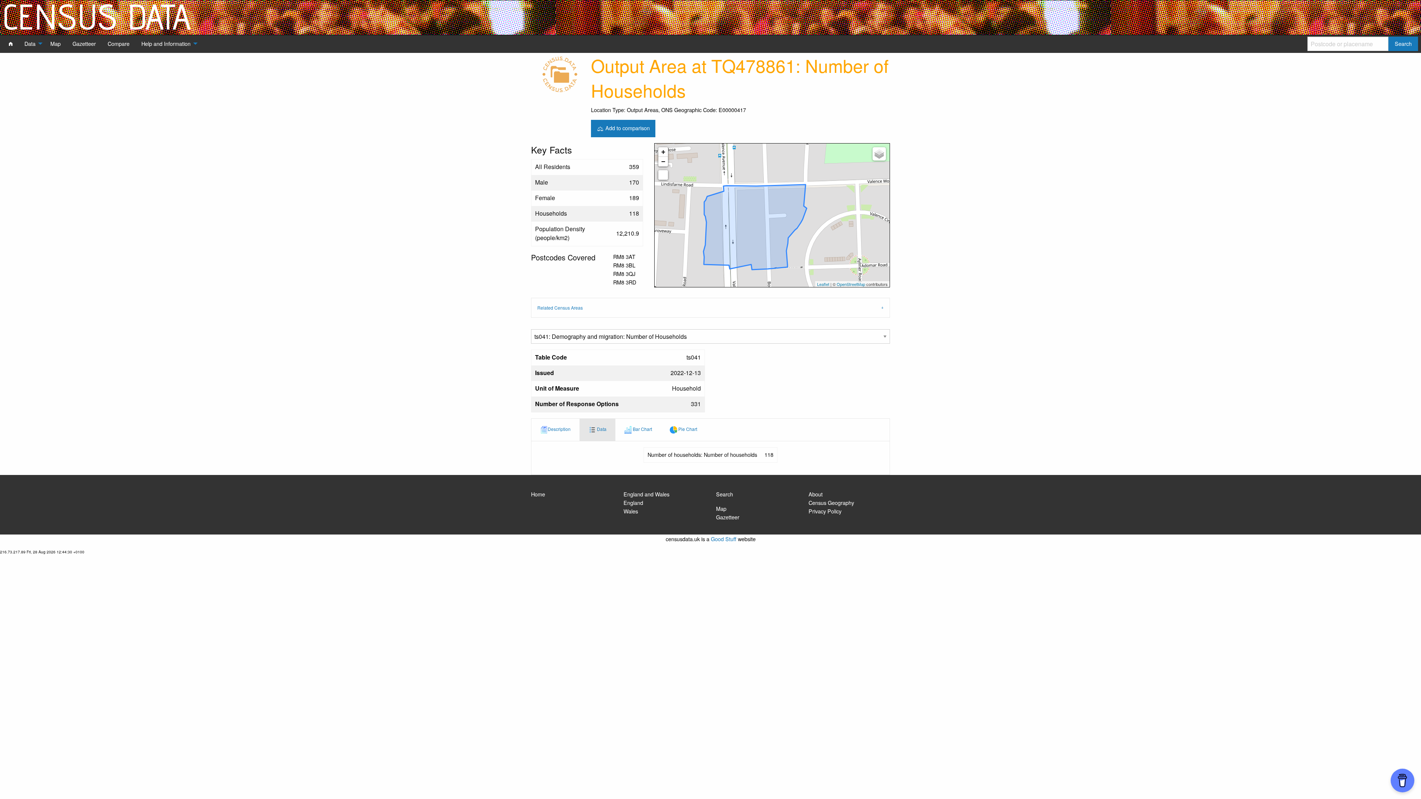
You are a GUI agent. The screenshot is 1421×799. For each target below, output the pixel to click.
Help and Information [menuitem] (166, 43)
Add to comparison (627, 127)
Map (721, 508)
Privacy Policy (825, 511)
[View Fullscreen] (663, 175)
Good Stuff (723, 539)
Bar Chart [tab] (642, 429)
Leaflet (823, 284)
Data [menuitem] (30, 43)
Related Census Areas (560, 307)
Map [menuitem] (55, 43)
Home (538, 494)
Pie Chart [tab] (687, 429)
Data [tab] (601, 429)
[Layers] (879, 154)
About (816, 494)
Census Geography (831, 502)
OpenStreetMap (851, 284)
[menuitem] (11, 44)
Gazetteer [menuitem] (84, 43)
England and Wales (646, 494)
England (633, 502)
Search (724, 494)
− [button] (663, 161)
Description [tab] (559, 429)
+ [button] (663, 152)
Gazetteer (727, 517)
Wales (631, 511)
